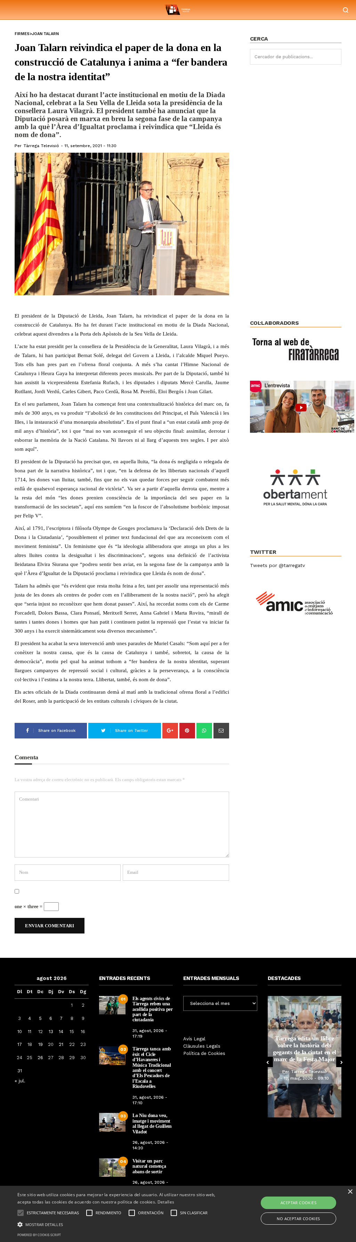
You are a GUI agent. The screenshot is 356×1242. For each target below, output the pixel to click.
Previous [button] (267, 1062)
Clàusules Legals (201, 1046)
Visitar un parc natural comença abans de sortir (149, 1166)
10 (19, 1031)
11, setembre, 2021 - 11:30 (90, 145)
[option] (305, 1056)
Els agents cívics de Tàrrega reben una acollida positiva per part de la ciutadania (152, 1009)
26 (40, 1057)
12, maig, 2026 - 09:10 (306, 1078)
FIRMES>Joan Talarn (37, 34)
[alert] (178, 1214)
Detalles (165, 1202)
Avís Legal (194, 1038)
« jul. (20, 1080)
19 (40, 1044)
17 (19, 1044)
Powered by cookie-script (39, 1235)
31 (19, 1070)
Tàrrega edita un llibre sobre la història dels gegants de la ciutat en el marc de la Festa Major (304, 1048)
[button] (121, 1224)
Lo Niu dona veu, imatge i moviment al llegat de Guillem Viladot (152, 1123)
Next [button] (341, 1062)
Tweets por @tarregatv (277, 565)
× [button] (350, 1191)
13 (51, 1031)
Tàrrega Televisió (41, 145)
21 (61, 1044)
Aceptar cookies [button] (298, 1202)
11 (29, 1031)
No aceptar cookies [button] (298, 1218)
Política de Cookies (204, 1053)
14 (61, 1031)
